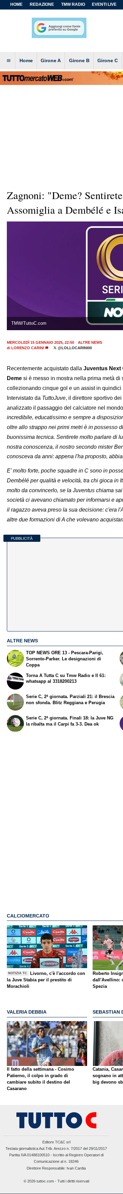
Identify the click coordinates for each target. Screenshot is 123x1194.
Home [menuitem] (26, 60)
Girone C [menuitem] (107, 60)
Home (16, 4)
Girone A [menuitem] (51, 60)
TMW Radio (73, 4)
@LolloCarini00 (74, 348)
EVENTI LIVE (104, 4)
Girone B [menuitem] (79, 60)
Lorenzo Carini (27, 348)
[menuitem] (8, 61)
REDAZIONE (42, 4)
